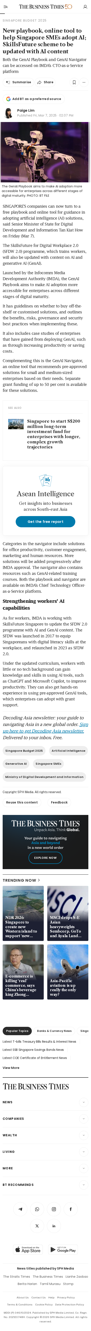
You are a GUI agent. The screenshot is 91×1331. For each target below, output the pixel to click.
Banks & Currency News (54, 1031)
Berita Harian (27, 1284)
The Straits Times (16, 1276)
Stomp (68, 1284)
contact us (38, 1297)
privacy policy (66, 1297)
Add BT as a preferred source (36, 99)
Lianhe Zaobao (77, 1276)
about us (23, 1297)
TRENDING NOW (19, 880)
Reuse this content (22, 802)
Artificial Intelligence (68, 751)
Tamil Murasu (50, 1284)
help (51, 1297)
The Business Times (48, 1276)
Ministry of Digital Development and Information (44, 777)
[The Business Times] (41, 6)
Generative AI (16, 764)
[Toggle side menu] (5, 6)
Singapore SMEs (48, 764)
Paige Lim (25, 110)
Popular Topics (17, 1031)
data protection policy (69, 1304)
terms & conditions (19, 1304)
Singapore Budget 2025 (24, 751)
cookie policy (44, 1304)
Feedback (59, 802)
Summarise (21, 82)
